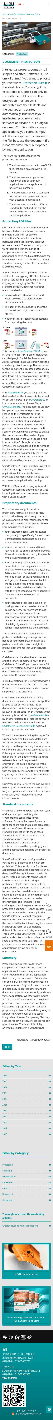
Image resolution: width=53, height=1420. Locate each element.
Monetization (9, 1176)
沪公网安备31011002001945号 (29, 1413)
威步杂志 (21, 14)
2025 (4, 1081)
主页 (4, 14)
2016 (4, 1134)
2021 (4, 1104)
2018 (4, 1122)
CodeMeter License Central (17, 726)
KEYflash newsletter (26, 1274)
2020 (4, 1110)
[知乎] (11, 1337)
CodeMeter (14, 392)
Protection (22, 54)
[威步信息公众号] (4, 1337)
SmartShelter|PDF (28, 351)
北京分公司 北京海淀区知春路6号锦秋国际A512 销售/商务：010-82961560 (21, 1371)
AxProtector (38, 715)
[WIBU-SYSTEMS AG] (9, 5)
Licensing (7, 1170)
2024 (4, 1087)
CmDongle (36, 399)
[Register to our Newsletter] (26, 1257)
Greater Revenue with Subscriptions (20, 1225)
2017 (4, 1128)
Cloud (5, 1188)
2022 (4, 1098)
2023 (4, 1093)
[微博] (29, 1337)
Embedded (7, 1182)
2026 (4, 1075)
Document (7, 1194)
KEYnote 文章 (32, 14)
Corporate (7, 1200)
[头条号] (23, 1337)
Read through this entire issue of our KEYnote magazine (26, 1319)
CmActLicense (10, 406)
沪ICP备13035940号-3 (26, 1410)
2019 (4, 1116)
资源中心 (12, 14)
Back (7, 1046)
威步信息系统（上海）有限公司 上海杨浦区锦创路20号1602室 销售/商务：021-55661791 (18, 1358)
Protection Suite (33, 83)
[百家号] (17, 1337)
